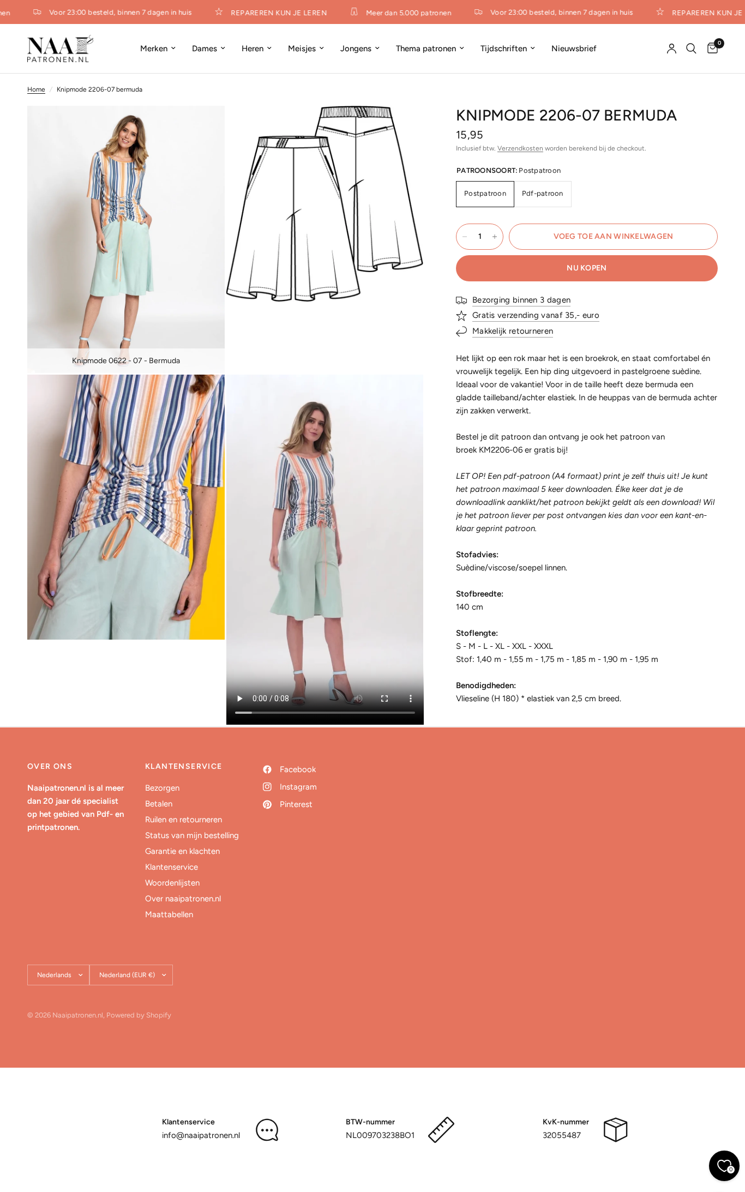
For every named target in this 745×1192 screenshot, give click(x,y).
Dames (204, 48)
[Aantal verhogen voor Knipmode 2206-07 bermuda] (494, 236)
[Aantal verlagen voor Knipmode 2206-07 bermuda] (464, 236)
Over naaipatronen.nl (183, 899)
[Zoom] (201, 128)
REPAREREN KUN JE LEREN (272, 12)
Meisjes (302, 48)
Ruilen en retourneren (183, 819)
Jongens (355, 48)
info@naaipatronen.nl (201, 1135)
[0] (710, 48)
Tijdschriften (503, 48)
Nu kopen (586, 268)
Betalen (158, 804)
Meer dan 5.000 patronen (401, 12)
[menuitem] (158, 49)
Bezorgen (162, 788)
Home (36, 89)
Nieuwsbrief (574, 48)
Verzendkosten (520, 148)
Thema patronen (426, 48)
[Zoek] (691, 48)
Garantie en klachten (182, 851)
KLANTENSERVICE (184, 766)
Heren (252, 48)
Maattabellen (169, 914)
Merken (153, 48)
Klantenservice (171, 867)
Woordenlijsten (172, 883)
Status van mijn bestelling (192, 835)
